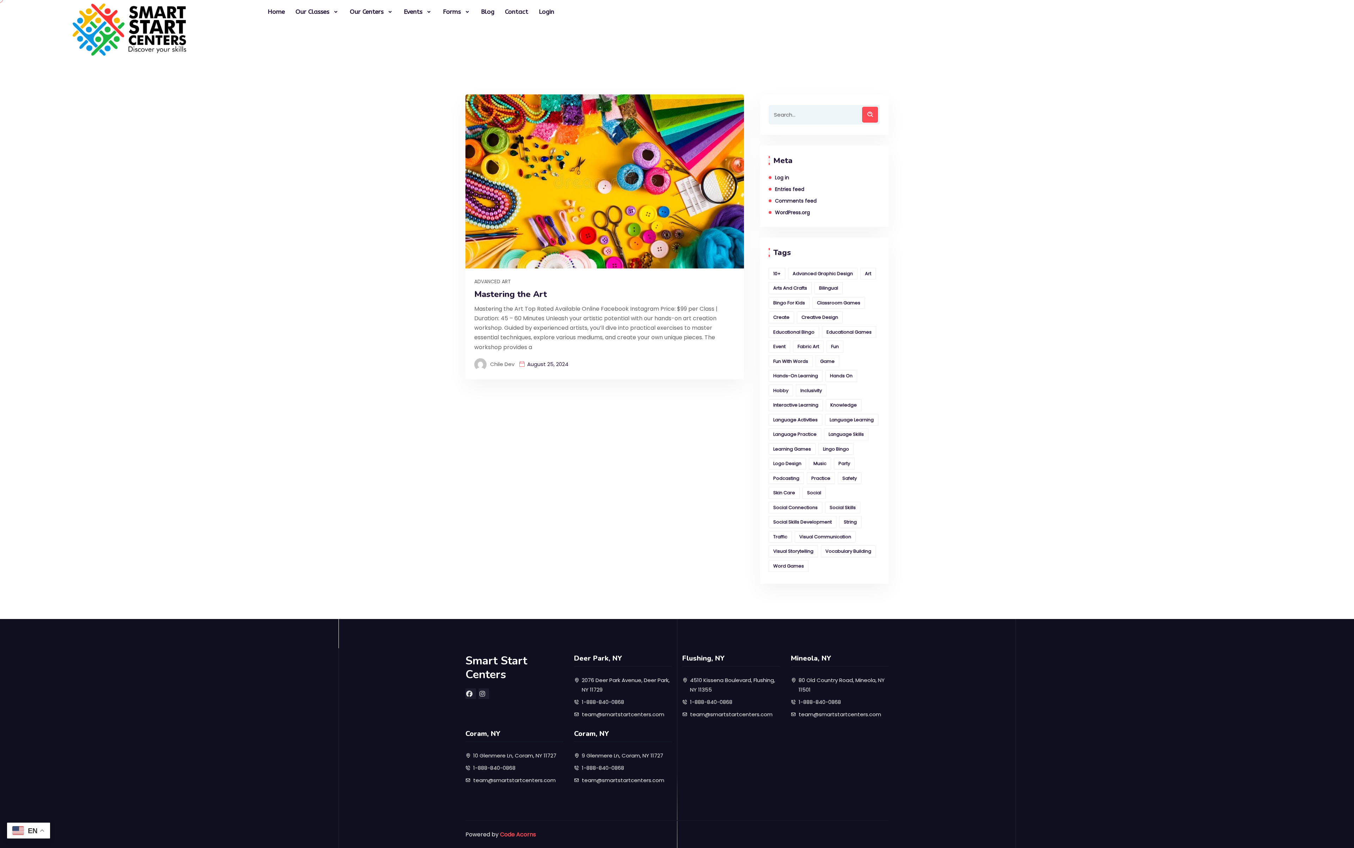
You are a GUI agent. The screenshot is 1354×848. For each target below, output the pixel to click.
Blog (487, 12)
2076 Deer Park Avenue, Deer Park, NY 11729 (626, 684)
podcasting (786, 478)
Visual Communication (825, 536)
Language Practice (795, 434)
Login (546, 12)
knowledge (843, 405)
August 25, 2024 (547, 364)
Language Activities (795, 419)
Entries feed (789, 189)
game (827, 361)
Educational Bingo (794, 332)
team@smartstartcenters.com (623, 714)
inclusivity (811, 390)
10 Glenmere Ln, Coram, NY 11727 (514, 755)
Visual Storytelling (793, 551)
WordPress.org (792, 212)
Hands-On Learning (795, 375)
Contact (516, 12)
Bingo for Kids (789, 302)
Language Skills (846, 434)
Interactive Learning (795, 405)
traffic (780, 536)
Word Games (788, 566)
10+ (777, 273)
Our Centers (367, 12)
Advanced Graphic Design (823, 273)
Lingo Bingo (836, 449)
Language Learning (852, 419)
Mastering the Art (510, 294)
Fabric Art (808, 346)
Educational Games (849, 332)
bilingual (828, 288)
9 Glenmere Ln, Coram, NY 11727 (622, 755)
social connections (795, 507)
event (779, 346)
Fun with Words (790, 361)
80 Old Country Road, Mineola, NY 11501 (842, 684)
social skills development (802, 522)
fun (835, 346)
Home (276, 12)
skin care (784, 492)
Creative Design (819, 317)
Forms (452, 12)
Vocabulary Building (848, 551)
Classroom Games (838, 302)
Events (413, 12)
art (868, 273)
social (814, 492)
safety (849, 478)
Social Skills (843, 507)
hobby (780, 390)
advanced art (492, 281)
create (781, 317)
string (850, 522)
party (844, 463)
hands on (841, 375)
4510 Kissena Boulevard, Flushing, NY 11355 (732, 684)
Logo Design (787, 463)
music (820, 463)
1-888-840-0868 (603, 702)
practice (820, 478)
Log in (782, 177)
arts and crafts (790, 288)
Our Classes (312, 12)
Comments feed (796, 200)
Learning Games (792, 449)
